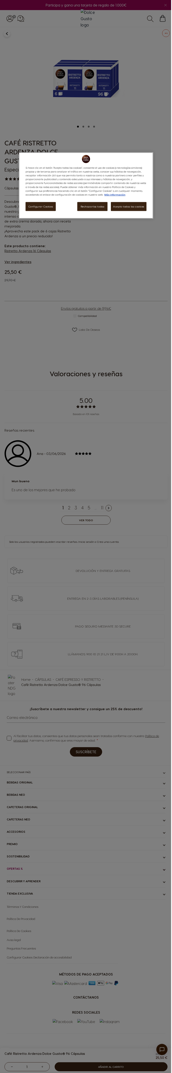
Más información (114, 194)
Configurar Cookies (40, 206)
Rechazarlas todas (92, 206)
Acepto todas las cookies (128, 206)
